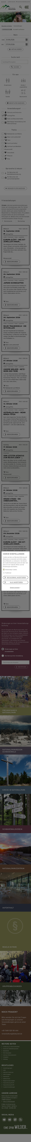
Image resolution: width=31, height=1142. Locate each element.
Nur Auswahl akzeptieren (16, 577)
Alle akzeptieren (16, 582)
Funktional (8, 573)
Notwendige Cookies (11, 569)
